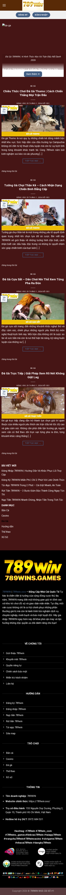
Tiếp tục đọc (33, 161)
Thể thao (6, 531)
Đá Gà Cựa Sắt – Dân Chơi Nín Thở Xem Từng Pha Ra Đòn (33, 281)
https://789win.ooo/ (39, 801)
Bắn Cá (5, 510)
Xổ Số (5, 537)
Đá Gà (33, 86)
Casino (5, 515)
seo (48, 103)
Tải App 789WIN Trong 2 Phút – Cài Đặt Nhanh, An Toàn (31, 485)
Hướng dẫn (7, 526)
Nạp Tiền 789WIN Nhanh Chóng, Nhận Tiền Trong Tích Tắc (32, 499)
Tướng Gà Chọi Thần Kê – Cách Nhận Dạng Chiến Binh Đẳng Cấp (33, 187)
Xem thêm (31, 74)
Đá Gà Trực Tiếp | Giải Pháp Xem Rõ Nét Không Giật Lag (33, 375)
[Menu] (4, 5)
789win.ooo (19, 591)
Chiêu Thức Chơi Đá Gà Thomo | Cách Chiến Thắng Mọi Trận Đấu (33, 93)
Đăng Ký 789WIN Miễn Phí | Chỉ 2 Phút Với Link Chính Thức (33, 479)
